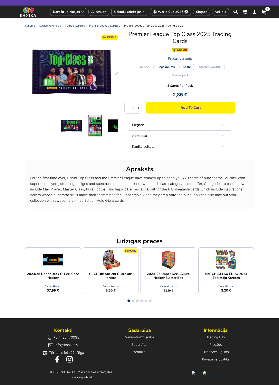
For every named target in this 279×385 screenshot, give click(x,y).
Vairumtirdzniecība (139, 337)
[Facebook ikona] (57, 359)
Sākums (30, 25)
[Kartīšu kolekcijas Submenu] (83, 12)
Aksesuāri (98, 12)
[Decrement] (127, 107)
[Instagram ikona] (69, 359)
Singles (201, 12)
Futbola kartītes (75, 25)
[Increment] (138, 107)
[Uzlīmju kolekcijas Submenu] (145, 12)
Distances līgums (216, 352)
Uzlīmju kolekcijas (128, 12)
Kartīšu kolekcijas (66, 12)
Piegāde (216, 344)
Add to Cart (191, 108)
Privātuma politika (216, 359)
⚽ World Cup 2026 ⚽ (170, 12)
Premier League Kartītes (104, 25)
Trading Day (215, 337)
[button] (112, 71)
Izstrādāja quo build (81, 377)
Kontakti (139, 352)
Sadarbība (139, 344)
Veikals (220, 12)
